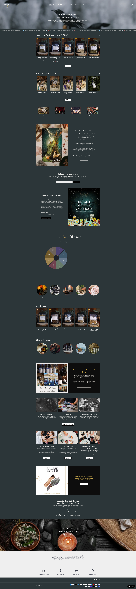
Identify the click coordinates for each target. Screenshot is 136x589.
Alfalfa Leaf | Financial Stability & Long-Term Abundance (42, 329)
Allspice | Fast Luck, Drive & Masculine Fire (55, 329)
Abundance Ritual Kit (42, 92)
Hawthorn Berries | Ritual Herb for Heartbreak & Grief (55, 58)
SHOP (54, 4)
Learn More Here (46, 218)
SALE (86, 4)
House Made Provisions (46, 73)
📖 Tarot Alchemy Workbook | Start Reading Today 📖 (30, 30)
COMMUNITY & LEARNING (62, 4)
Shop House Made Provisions (84, 386)
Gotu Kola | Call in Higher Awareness (42, 58)
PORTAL (82, 4)
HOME (50, 4)
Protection (81, 297)
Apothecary (41, 306)
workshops (86, 379)
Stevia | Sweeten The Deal (94, 57)
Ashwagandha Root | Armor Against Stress (81, 329)
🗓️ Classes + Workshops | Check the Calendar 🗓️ (79, 30)
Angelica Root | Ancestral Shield (68, 329)
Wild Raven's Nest (40, 585)
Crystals (67, 356)
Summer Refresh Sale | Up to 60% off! (52, 35)
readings (89, 377)
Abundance (42, 297)
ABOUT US (77, 4)
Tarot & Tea (65, 419)
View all (68, 65)
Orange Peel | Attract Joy (68, 57)
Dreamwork (68, 297)
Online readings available (72, 511)
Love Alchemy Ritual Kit (80, 92)
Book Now (46, 458)
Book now (89, 458)
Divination (55, 297)
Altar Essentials (55, 356)
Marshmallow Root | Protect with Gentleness (80, 58)
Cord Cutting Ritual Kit (55, 92)
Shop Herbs (73, 25)
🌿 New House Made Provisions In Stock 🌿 (55, 30)
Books (81, 356)
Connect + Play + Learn (68, 424)
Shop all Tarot (84, 159)
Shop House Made (64, 25)
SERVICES (71, 4)
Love (94, 297)
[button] (133, 4)
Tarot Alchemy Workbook (83, 156)
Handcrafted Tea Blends (42, 356)
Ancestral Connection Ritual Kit (68, 93)
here (52, 418)
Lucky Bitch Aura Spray (93, 92)
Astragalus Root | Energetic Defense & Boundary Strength (94, 329)
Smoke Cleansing (94, 356)
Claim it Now (84, 483)
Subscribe (76, 181)
